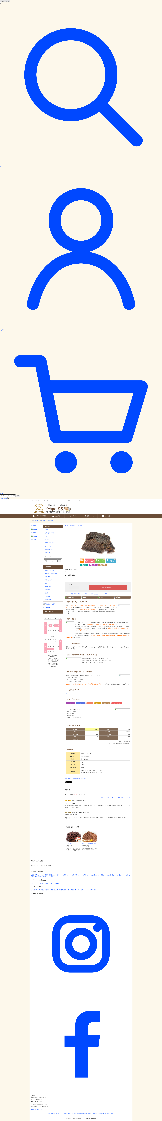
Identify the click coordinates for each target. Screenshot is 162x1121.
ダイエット (81, 703)
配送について (67, 875)
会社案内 (47, 593)
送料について (60, 875)
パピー (90, 703)
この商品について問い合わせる (90, 594)
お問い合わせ (90, 516)
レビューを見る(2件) (106, 797)
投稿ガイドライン (125, 797)
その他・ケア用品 (49, 542)
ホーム (66, 525)
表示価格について (87, 875)
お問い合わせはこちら (37, 1109)
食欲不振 (106, 703)
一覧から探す (3, 498)
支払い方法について (77, 875)
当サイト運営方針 (41, 890)
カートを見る (55, 883)
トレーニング (116, 703)
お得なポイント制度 (40, 876)
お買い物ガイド (49, 576)
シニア (98, 703)
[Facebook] (81, 1092)
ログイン (74, 516)
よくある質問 (48, 599)
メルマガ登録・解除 (91, 890)
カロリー (101, 597)
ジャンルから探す (49, 549)
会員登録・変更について (49, 875)
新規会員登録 (43, 883)
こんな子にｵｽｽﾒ (70, 597)
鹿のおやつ (80, 525)
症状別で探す (48, 552)
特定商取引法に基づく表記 (79, 778)
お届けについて (96, 875)
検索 (18, 496)
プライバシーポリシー (80, 890)
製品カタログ (48, 580)
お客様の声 (47, 589)
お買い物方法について (37, 875)
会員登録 (57, 516)
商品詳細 (118, 597)
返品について (68, 778)
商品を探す (36, 520)
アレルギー (70, 703)
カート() (107, 516)
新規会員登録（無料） (76, 594)
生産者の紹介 (48, 586)
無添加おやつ (73, 525)
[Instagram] (81, 993)
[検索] (59, 560)
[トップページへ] (3, 3)
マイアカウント (35, 883)
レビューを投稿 (103, 594)
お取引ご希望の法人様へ (52, 890)
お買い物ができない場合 (114, 875)
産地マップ (47, 583)
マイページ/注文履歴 (40, 516)
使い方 (84, 597)
